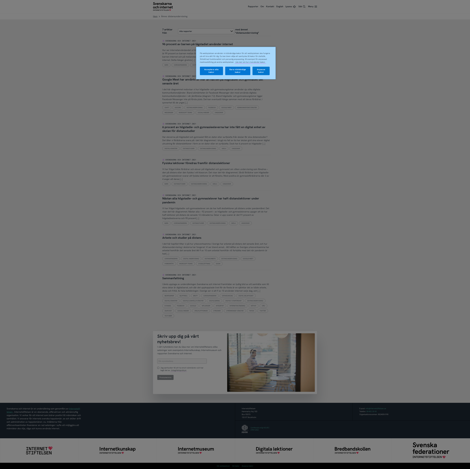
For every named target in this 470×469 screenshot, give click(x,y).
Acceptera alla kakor (211, 70)
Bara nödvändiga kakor (237, 70)
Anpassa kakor (261, 70)
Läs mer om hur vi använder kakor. (250, 62)
